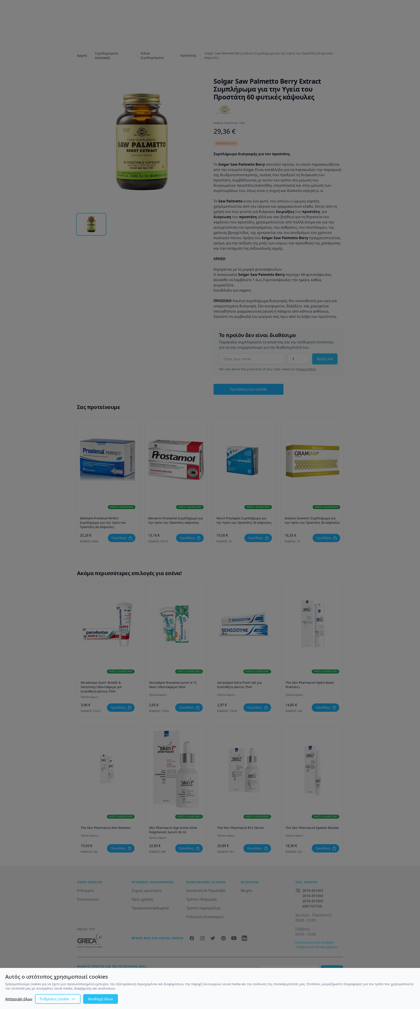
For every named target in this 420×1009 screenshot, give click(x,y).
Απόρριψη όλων (18, 999)
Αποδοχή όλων (100, 999)
